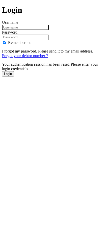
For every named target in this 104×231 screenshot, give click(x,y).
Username (10, 22)
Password (9, 32)
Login (8, 74)
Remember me (19, 42)
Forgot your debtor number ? (25, 56)
